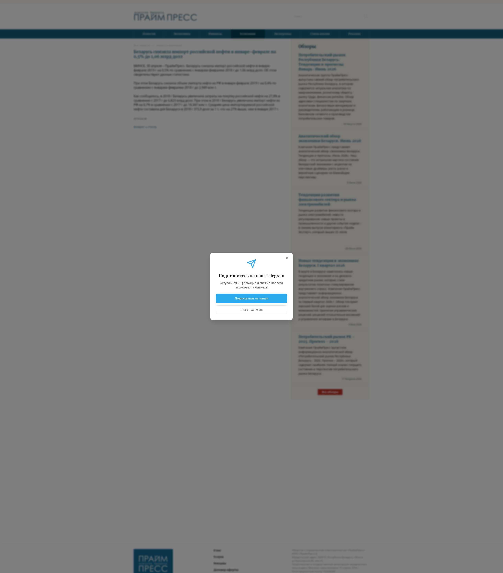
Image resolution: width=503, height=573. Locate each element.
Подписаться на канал (251, 298)
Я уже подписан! (251, 310)
